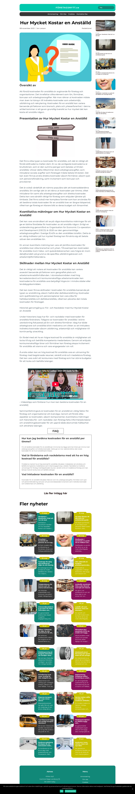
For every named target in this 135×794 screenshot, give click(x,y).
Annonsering (53, 14)
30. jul (81, 603)
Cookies (71, 14)
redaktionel (87, 28)
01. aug (81, 558)
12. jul (44, 626)
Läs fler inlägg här (55, 493)
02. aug (81, 536)
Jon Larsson (41, 28)
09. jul (44, 648)
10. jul (81, 626)
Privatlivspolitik (70, 791)
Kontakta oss (82, 14)
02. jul (44, 694)
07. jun (81, 716)
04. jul (81, 648)
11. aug (44, 513)
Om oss (63, 14)
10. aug (81, 513)
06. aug (44, 536)
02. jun (44, 739)
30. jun (44, 716)
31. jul (81, 581)
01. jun (81, 739)
